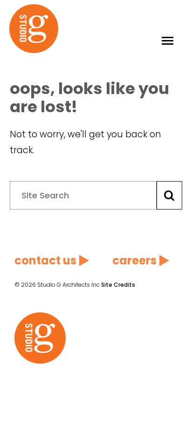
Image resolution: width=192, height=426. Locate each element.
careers (134, 260)
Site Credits (118, 285)
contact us (45, 260)
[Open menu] (167, 28)
